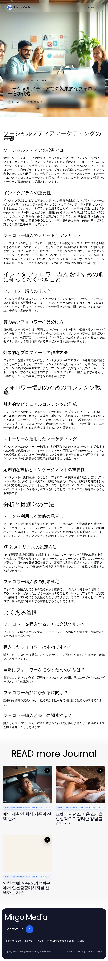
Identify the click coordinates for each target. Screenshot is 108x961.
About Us (71, 951)
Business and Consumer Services (29, 80)
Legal (99, 951)
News (28, 940)
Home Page (13, 940)
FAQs (40, 940)
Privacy (81, 951)
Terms (91, 951)
